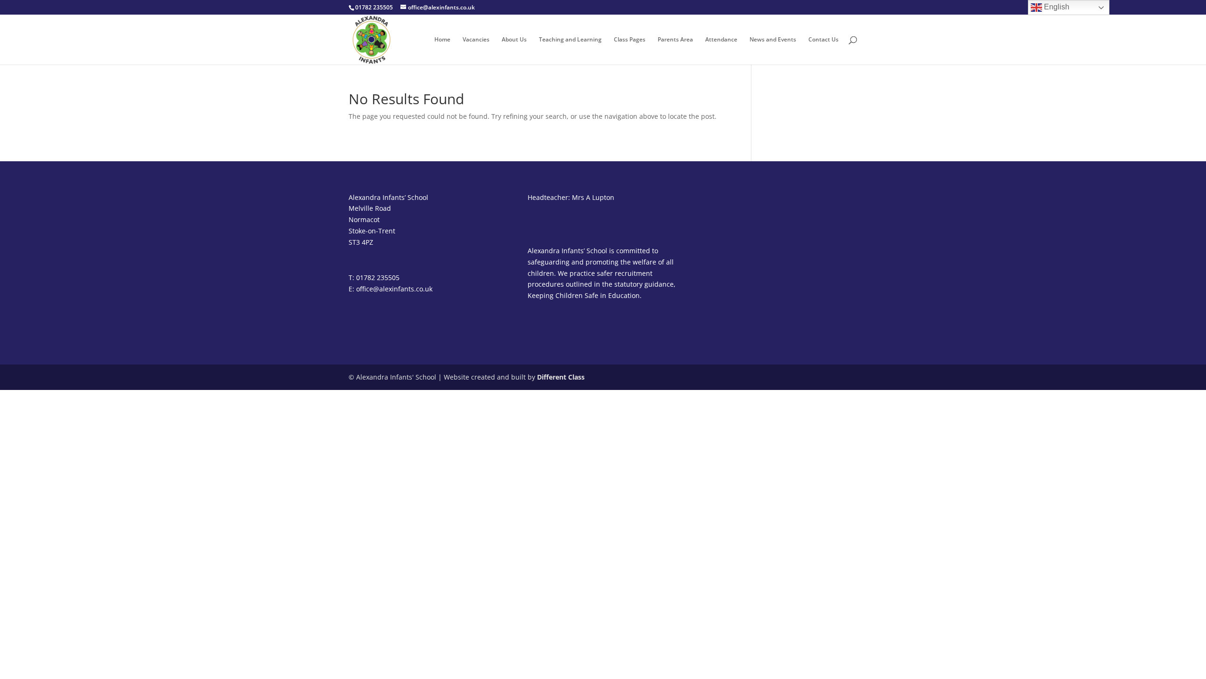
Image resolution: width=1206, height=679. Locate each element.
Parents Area (675, 39)
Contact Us (823, 39)
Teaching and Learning (570, 39)
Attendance (721, 39)
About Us (514, 39)
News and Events (773, 39)
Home (442, 39)
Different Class (561, 377)
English (1055, 7)
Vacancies (476, 39)
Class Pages (629, 39)
